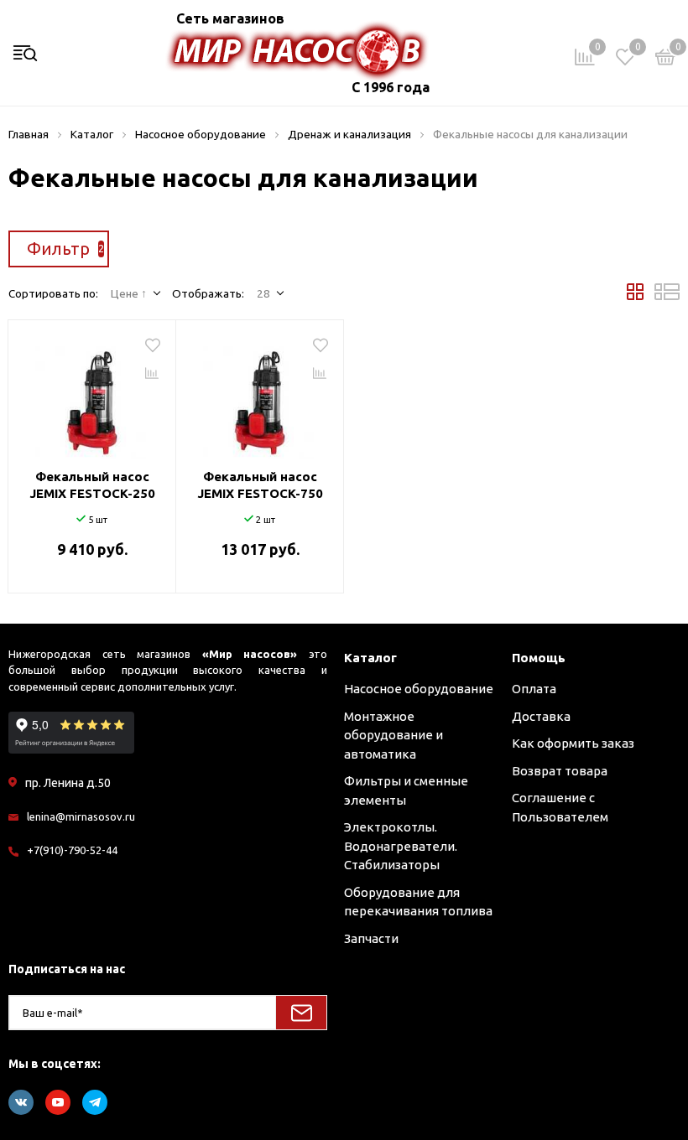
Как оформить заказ (573, 743)
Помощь (539, 657)
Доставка (541, 716)
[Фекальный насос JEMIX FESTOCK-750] (260, 396)
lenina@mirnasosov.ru (81, 816)
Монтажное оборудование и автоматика (393, 735)
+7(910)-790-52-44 (72, 850)
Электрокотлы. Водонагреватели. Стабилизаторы (400, 846)
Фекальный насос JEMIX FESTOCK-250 (92, 484)
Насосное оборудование (418, 688)
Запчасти (371, 938)
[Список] (667, 296)
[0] (665, 60)
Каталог (370, 657)
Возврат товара (559, 771)
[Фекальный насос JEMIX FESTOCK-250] (92, 396)
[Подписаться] (301, 1012)
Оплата (534, 688)
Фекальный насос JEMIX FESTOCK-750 (260, 484)
